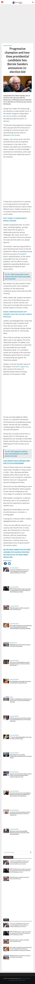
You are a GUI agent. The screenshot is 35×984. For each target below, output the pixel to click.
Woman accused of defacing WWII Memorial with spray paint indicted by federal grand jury (19, 833)
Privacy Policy (24, 978)
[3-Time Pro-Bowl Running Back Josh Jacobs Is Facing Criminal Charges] (6, 737)
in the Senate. (15, 135)
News (11, 697)
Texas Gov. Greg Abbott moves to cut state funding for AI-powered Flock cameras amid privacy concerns (19, 571)
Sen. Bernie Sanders (10, 116)
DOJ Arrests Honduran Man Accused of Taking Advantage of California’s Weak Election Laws (20, 664)
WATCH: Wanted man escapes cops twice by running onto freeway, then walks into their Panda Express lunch (20, 590)
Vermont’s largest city (20, 367)
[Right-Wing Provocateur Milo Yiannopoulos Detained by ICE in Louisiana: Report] (6, 754)
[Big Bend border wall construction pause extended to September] (6, 644)
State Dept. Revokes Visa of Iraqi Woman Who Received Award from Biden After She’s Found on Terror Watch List (20, 794)
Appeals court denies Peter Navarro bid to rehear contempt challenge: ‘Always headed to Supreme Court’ (21, 775)
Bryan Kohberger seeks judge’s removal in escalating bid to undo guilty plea (20, 682)
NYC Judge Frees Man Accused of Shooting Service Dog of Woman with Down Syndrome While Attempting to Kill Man (20, 627)
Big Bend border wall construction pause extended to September (20, 645)
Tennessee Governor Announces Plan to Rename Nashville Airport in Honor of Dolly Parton (20, 814)
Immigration (13, 643)
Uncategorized (7, 45)
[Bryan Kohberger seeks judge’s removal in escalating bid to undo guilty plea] (6, 681)
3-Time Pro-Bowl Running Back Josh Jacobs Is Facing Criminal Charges (21, 738)
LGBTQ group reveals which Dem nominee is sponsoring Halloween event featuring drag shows (20, 719)
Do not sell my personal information (20, 979)
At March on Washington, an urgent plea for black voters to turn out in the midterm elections (21, 700)
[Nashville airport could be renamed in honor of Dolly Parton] (6, 607)
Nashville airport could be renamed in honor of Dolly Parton (19, 608)
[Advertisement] (17, 23)
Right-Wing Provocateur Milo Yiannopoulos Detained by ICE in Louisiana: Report (21, 756)
